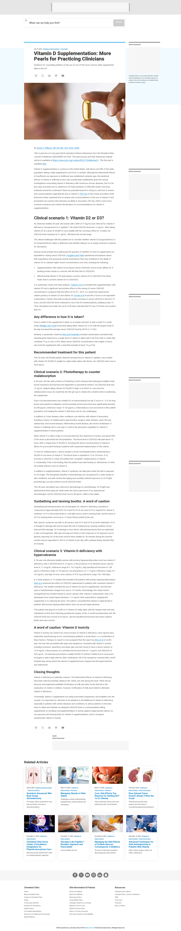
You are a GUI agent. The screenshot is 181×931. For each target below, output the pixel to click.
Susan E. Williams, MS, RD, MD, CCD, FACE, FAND (58, 148)
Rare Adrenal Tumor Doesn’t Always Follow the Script (141, 796)
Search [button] (119, 22)
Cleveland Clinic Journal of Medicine (127, 894)
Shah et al (38, 583)
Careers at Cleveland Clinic (33, 897)
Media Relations (29, 917)
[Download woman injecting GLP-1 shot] (73, 823)
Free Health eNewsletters (32, 911)
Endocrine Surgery (34, 790)
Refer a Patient (120, 906)
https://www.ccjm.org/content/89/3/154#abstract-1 (76, 160)
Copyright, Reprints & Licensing (80, 903)
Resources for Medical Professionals (37, 914)
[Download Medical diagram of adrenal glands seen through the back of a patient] (39, 775)
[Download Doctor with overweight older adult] (73, 775)
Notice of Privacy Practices (78, 911)
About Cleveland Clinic (31, 894)
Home (26, 892)
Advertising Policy (75, 897)
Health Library (29, 908)
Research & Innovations (32, 906)
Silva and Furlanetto (71, 334)
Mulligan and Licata (48, 326)
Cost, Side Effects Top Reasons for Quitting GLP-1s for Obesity (107, 796)
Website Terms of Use (77, 906)
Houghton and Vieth (75, 255)
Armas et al (79, 295)
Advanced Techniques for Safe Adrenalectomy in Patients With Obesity (141, 844)
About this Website (76, 894)
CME (116, 897)
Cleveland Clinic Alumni (123, 892)
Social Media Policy (76, 900)
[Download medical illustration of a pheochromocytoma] (141, 775)
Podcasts (118, 903)
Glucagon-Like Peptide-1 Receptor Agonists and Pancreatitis (72, 844)
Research (74, 790)
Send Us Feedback (75, 892)
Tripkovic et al (77, 285)
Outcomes (118, 900)
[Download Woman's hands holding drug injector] (107, 775)
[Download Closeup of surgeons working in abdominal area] (141, 823)
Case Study (64, 49)
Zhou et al (99, 640)
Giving (26, 900)
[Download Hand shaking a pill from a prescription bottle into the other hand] (107, 823)
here (44, 164)
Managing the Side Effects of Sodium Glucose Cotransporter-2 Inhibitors (107, 844)
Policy (143, 82)
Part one (83, 194)
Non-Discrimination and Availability (81, 914)
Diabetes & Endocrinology (51, 49)
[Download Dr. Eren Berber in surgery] (39, 823)
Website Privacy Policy (77, 908)
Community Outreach (31, 903)
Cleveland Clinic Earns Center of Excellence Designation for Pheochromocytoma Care (39, 846)
